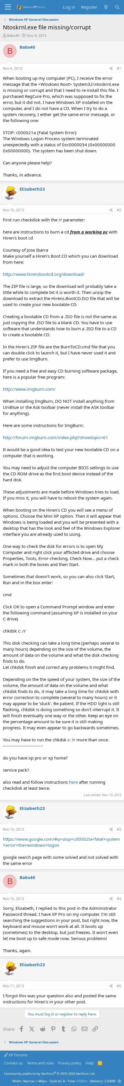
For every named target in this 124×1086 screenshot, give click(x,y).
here (73, 782)
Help (90, 1063)
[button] (119, 1081)
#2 (119, 210)
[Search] (117, 7)
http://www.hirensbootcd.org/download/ (43, 274)
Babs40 (13, 35)
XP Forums (17, 1054)
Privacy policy (69, 1063)
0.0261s (81, 1081)
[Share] (111, 68)
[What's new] (105, 7)
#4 (119, 898)
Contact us (13, 1063)
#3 (119, 829)
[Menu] (8, 7)
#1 (119, 68)
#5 (119, 986)
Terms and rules (40, 1063)
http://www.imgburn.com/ (29, 389)
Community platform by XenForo (49, 1073)
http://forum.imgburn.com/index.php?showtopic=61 (55, 437)
